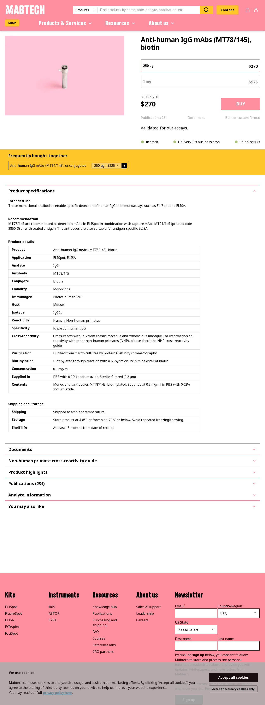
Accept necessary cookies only (233, 689)
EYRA (53, 620)
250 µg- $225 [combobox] (104, 165)
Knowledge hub (105, 607)
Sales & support (148, 607)
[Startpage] (25, 13)
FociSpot (11, 633)
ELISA (9, 620)
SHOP (12, 23)
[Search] (206, 10)
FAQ (96, 631)
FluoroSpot (13, 613)
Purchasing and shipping (105, 622)
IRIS (52, 607)
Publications (102, 613)
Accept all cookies (233, 677)
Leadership (145, 613)
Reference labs (104, 645)
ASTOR (54, 613)
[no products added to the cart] (247, 10)
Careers (142, 620)
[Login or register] (256, 10)
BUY (240, 104)
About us (159, 23)
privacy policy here (57, 692)
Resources (117, 23)
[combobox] (150, 10)
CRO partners (103, 651)
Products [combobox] (82, 10)
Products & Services (62, 23)
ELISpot (11, 607)
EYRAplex (12, 626)
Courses (99, 638)
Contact (227, 10)
